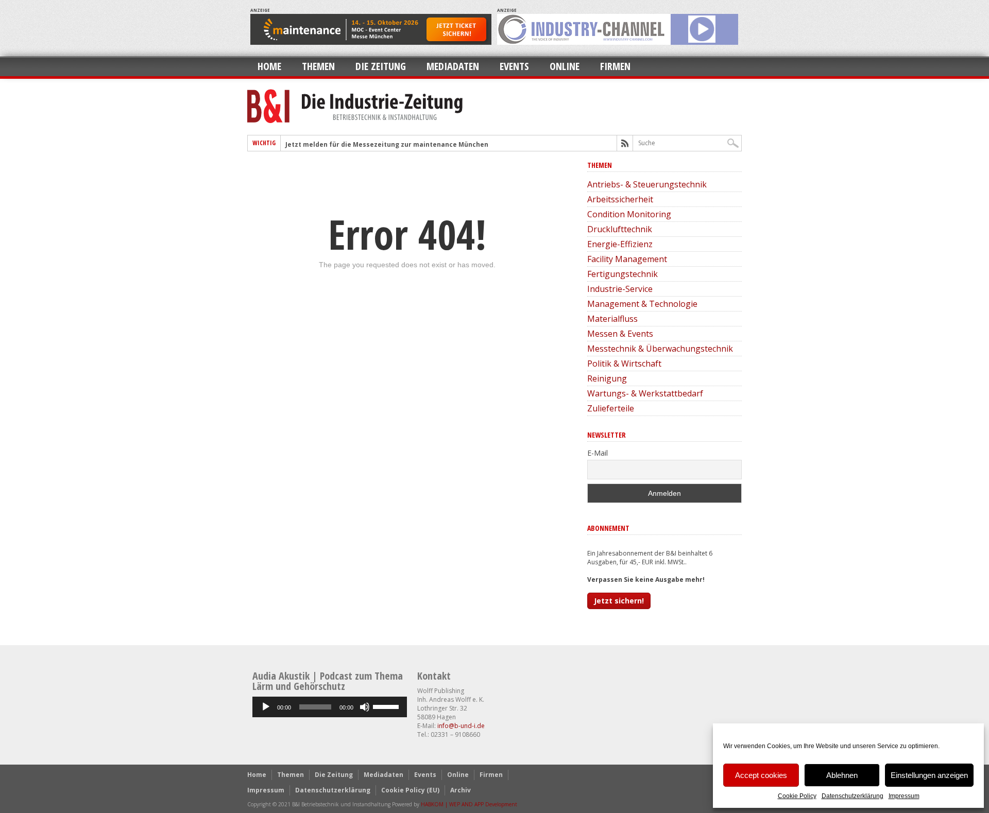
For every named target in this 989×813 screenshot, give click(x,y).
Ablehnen (842, 775)
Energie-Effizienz (620, 244)
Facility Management (627, 259)
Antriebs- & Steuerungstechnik (647, 184)
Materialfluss (612, 318)
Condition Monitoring (629, 214)
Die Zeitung (380, 66)
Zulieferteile (610, 408)
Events (514, 66)
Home (269, 66)
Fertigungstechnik (622, 274)
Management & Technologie (642, 303)
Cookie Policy (797, 796)
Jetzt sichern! (619, 601)
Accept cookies (761, 775)
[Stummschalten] (365, 707)
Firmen (615, 66)
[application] (329, 707)
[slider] (387, 706)
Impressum (904, 796)
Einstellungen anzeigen (929, 775)
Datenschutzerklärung (852, 796)
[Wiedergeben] (266, 707)
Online (564, 66)
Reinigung (607, 378)
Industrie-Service (620, 289)
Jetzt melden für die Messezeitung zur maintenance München (386, 144)
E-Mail (597, 453)
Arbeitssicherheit (620, 199)
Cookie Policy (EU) (410, 790)
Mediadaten (453, 66)
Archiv (460, 790)
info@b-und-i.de (461, 725)
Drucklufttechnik (619, 229)
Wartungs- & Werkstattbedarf (645, 393)
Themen (318, 66)
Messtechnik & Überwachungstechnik (660, 348)
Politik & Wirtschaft (624, 363)
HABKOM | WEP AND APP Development (469, 804)
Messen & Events (620, 333)
